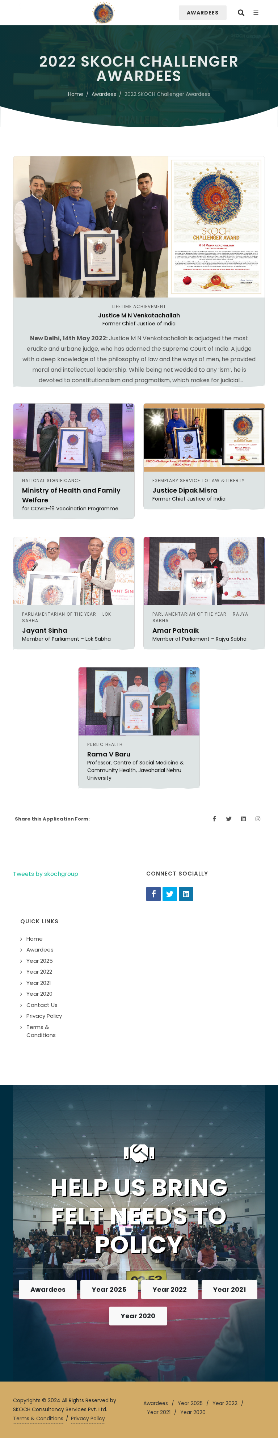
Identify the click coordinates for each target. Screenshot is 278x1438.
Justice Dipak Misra (185, 490)
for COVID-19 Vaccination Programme (70, 508)
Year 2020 (138, 1315)
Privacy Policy (88, 1418)
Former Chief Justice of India (139, 323)
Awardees (104, 94)
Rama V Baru (109, 754)
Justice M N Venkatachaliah (139, 315)
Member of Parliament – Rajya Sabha (199, 638)
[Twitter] (170, 894)
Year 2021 (229, 1289)
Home (75, 94)
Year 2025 (109, 1289)
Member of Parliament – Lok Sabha (66, 638)
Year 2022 (170, 1289)
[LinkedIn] (186, 894)
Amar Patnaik (175, 630)
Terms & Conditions (38, 1418)
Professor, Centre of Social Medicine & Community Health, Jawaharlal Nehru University (135, 770)
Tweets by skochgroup (45, 874)
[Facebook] (153, 894)
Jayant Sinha (44, 630)
